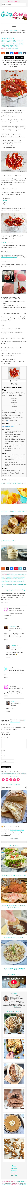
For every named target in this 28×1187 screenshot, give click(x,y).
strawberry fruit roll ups (9, 581)
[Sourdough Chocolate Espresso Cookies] (14, 1099)
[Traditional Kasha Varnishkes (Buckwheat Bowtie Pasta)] (14, 953)
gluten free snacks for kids (20, 575)
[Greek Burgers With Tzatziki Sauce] (14, 860)
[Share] (11, 53)
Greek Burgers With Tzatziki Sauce (14, 875)
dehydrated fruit (21, 574)
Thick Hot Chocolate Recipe (14, 937)
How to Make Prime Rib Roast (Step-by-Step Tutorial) (14, 906)
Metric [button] (12, 426)
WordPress (22, 1184)
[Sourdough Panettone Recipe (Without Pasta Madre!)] (14, 1023)
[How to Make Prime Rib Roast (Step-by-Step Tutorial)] (14, 890)
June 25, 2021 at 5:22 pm (16, 688)
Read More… (17, 1007)
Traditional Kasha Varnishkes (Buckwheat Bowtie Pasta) (14, 968)
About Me (14, 1170)
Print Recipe (20, 57)
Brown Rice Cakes (8, 540)
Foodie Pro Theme (20, 1181)
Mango (5, 200)
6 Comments (15, 48)
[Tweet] (7, 53)
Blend (3, 242)
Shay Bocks (7, 1183)
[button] (11, 383)
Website (3, 761)
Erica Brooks (12, 626)
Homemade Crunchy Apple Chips (14, 511)
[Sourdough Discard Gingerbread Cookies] (14, 1149)
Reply (5, 618)
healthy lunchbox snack (6, 577)
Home (14, 1166)
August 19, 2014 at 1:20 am (16, 610)
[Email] (20, 53)
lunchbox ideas (18, 579)
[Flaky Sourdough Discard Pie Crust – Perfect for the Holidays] (14, 1124)
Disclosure (14, 1173)
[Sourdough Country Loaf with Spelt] (14, 1074)
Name (3, 750)
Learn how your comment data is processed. (14, 773)
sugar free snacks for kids (19, 581)
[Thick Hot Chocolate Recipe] (14, 922)
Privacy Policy (14, 1175)
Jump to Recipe (10, 57)
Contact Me (14, 1168)
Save (17, 52)
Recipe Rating (5, 732)
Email (3, 756)
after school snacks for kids (12, 574)
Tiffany (13, 645)
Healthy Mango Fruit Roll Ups (13, 483)
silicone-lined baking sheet (9, 257)
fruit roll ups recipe (11, 575)
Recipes (7, 573)
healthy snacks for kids (15, 577)
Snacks (11, 573)
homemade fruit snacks (12, 578)
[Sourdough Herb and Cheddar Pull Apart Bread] (14, 1049)
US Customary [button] (6, 426)
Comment (4, 738)
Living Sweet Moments (14, 14)
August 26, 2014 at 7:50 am (16, 670)
